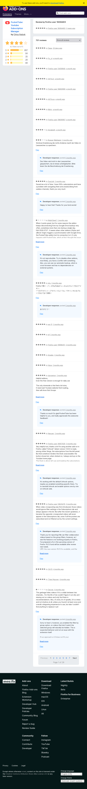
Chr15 (50, 569)
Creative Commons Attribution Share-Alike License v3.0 (26, 774)
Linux (43, 709)
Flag (37, 150)
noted (24, 771)
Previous (44, 658)
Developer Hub (29, 704)
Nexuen (51, 433)
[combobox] (70, 13)
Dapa (50, 48)
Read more (40, 242)
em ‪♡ (50, 324)
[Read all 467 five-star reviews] (16, 50)
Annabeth (51, 130)
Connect (26, 740)
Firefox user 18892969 (56, 89)
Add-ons (26, 681)
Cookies (15, 766)
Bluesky (45, 752)
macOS (44, 697)
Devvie (50, 590)
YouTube (45, 744)
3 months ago (71, 444)
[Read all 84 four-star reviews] (16, 53)
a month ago (58, 58)
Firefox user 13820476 (56, 504)
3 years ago (70, 28)
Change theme (66, 778)
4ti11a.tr (51, 79)
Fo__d (50, 58)
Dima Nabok (19, 34)
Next (75, 658)
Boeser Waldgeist (54, 140)
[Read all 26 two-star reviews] (16, 59)
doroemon (52, 375)
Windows (45, 692)
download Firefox (57, 3)
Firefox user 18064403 (56, 28)
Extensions (7, 14)
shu (49, 283)
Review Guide (28, 728)
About (25, 685)
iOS (43, 701)
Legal (23, 766)
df (49, 335)
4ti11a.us (51, 99)
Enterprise (65, 698)
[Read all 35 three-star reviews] (16, 56)
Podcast (45, 757)
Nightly (64, 685)
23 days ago (57, 48)
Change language (67, 771)
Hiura (50, 365)
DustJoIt (51, 181)
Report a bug (28, 724)
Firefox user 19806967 (56, 120)
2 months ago (67, 140)
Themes (18, 14)
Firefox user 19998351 (56, 345)
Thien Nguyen (53, 579)
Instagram (46, 740)
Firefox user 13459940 (56, 69)
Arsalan (50, 355)
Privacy (5, 766)
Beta (63, 689)
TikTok (44, 748)
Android (45, 705)
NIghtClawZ (52, 220)
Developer (27, 748)
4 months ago (58, 569)
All (42, 713)
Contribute (27, 744)
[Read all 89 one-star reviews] (16, 63)
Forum (25, 720)
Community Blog (30, 715)
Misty (50, 109)
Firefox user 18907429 (56, 444)
